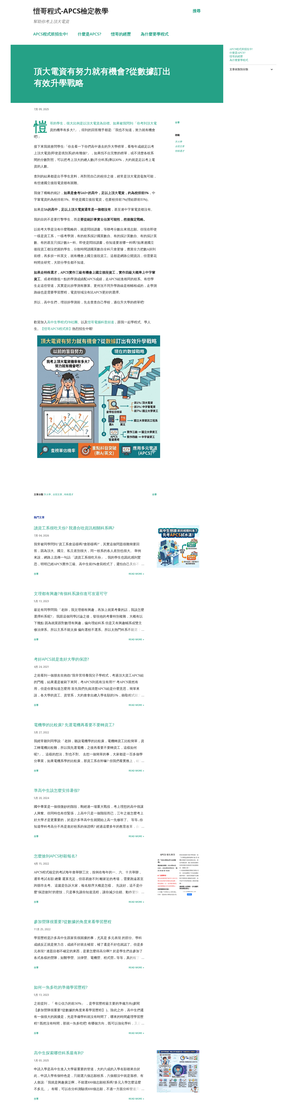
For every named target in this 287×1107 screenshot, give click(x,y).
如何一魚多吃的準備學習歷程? (61, 987)
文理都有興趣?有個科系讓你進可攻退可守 (70, 593)
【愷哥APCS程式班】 (56, 329)
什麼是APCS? (89, 34)
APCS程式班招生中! (50, 34)
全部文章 (179, 146)
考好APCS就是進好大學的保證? (61, 659)
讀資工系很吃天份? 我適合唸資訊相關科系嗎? (74, 528)
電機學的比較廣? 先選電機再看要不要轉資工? (74, 724)
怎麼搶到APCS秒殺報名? (55, 856)
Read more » (136, 573)
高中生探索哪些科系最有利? (59, 1052)
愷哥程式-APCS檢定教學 (70, 10)
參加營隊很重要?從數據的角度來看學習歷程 (72, 921)
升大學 (178, 141)
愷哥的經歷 (121, 34)
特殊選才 (179, 150)
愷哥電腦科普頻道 (101, 322)
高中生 (52, 322)
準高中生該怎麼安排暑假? (57, 790)
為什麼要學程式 (155, 34)
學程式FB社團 (67, 322)
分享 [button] (177, 122)
